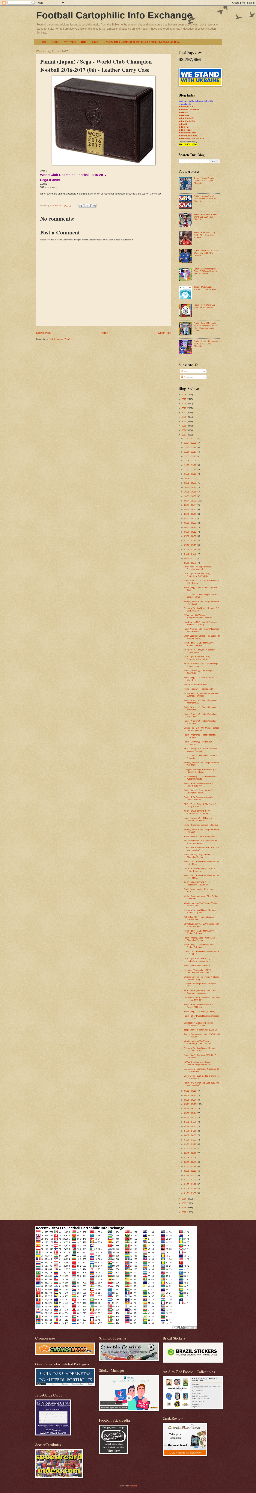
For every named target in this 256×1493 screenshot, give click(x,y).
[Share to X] (87, 206)
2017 (184, 435)
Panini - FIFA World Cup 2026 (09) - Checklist (204, 306)
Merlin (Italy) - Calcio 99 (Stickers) (199, 1011)
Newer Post (43, 332)
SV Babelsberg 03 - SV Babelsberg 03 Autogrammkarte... (201, 777)
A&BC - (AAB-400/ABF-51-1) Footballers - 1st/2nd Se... (197, 812)
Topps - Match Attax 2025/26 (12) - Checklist (205, 288)
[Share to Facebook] (91, 206)
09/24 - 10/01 (190, 501)
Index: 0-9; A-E (186, 107)
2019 (184, 426)
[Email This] (80, 206)
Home (43, 42)
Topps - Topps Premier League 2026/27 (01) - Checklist (204, 180)
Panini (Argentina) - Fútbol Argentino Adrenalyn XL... (200, 701)
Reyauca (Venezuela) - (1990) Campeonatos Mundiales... (197, 971)
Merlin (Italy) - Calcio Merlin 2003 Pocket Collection (199, 932)
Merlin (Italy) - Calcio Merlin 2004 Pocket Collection (199, 946)
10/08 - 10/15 (190, 492)
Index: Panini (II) (187, 121)
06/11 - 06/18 (190, 1091)
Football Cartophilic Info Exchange (114, 15)
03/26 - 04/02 (190, 1140)
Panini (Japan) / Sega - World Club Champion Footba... (199, 791)
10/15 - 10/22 (190, 487)
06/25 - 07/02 (190, 558)
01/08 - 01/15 (190, 1189)
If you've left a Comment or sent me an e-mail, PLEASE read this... (142, 42)
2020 (184, 421)
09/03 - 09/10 (190, 514)
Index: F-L (184, 112)
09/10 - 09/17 (190, 509)
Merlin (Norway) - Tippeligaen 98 (198, 689)
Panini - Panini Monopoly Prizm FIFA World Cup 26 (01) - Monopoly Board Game (205, 327)
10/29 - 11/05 (190, 478)
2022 (184, 412)
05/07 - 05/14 (190, 1113)
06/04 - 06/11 (190, 1095)
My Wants (70, 42)
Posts (186, 371)
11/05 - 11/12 (190, 474)
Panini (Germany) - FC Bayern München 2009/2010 (198, 819)
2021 (184, 417)
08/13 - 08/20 (190, 527)
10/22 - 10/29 (190, 483)
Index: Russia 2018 (188, 136)
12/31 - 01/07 (190, 438)
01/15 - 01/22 (190, 1184)
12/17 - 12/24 (190, 447)
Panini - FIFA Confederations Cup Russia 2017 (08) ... (199, 784)
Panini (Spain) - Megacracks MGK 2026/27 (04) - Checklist (207, 343)
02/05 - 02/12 (190, 1171)
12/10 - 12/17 (190, 452)
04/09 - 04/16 (190, 1131)
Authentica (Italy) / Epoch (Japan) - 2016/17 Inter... (200, 918)
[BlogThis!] (84, 206)
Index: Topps (185, 130)
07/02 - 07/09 (190, 554)
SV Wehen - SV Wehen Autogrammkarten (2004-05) (198, 616)
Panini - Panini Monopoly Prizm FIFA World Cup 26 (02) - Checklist (205, 271)
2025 (184, 399)
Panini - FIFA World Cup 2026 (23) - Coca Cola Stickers (204, 235)
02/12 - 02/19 (190, 1166)
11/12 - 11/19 (190, 469)
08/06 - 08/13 (190, 532)
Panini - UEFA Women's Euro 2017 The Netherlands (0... (201, 848)
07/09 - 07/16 (190, 550)
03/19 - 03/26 (190, 1144)
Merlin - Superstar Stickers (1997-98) (201, 825)
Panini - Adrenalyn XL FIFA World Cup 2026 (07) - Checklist (206, 253)
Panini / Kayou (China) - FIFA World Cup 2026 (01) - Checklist (206, 198)
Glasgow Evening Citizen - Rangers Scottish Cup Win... (200, 911)
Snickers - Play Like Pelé (195, 684)
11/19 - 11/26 (190, 465)
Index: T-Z (184, 127)
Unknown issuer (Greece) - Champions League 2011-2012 (202, 998)
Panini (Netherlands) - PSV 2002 (198, 965)
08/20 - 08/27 (190, 523)
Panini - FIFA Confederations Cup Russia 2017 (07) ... (199, 798)
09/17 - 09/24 (190, 505)
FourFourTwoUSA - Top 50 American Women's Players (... (200, 623)
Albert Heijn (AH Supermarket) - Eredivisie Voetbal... (198, 568)
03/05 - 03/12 (190, 1153)
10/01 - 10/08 (190, 496)
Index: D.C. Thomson (189, 110)
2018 (184, 430)
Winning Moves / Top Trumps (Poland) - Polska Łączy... (201, 978)
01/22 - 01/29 (190, 1180)
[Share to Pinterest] (95, 206)
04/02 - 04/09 (190, 1135)
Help (83, 42)
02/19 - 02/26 (190, 1162)
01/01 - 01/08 (190, 1193)
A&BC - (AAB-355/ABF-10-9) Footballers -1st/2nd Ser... (197, 575)
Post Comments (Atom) (59, 339)
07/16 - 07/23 (190, 545)
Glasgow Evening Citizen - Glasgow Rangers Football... (200, 770)
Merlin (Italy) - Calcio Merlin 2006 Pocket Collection (199, 644)
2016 (184, 1199)
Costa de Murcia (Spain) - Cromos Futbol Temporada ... (199, 869)
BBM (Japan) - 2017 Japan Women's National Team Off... (200, 750)
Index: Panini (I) (186, 118)
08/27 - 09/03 (190, 518)
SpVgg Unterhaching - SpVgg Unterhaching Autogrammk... (198, 1063)
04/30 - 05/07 (190, 1117)
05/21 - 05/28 (190, 1104)
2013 (184, 1212)
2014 (184, 1207)
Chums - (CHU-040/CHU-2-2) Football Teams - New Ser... (201, 729)
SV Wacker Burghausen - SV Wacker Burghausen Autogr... (201, 694)
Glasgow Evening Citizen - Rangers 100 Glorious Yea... (200, 1049)
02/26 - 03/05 (190, 1157)
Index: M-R (184, 115)
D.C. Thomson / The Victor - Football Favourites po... (200, 756)
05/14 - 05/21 (190, 1109)
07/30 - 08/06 (190, 536)
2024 (184, 404)
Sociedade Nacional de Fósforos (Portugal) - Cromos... (198, 1024)
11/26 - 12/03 (190, 460)
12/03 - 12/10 (190, 456)
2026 (184, 395)
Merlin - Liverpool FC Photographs (199, 836)
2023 (184, 408)
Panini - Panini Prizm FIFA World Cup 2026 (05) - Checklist (205, 217)
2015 (184, 1203)
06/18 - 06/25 (190, 563)
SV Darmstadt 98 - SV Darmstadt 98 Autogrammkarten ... (200, 842)
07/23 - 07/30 (190, 541)
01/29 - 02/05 (190, 1175)
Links (95, 42)
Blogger (133, 1486)
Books (55, 42)
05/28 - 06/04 (190, 1100)
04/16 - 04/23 (190, 1126)
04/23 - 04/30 (190, 1122)
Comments (188, 377)
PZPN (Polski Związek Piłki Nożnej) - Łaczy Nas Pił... (200, 805)
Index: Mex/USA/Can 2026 (191, 138)
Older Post (164, 332)
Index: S (183, 124)
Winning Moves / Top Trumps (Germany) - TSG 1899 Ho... (198, 1042)
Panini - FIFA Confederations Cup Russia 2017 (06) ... (199, 1005)
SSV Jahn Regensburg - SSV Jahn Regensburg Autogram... (200, 991)
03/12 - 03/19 (190, 1148)
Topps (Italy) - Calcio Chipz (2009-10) (201, 1030)
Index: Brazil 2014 (187, 133)
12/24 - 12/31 (190, 443)
